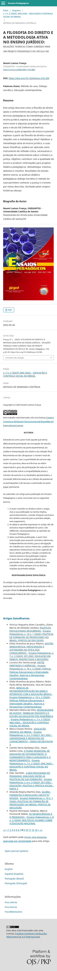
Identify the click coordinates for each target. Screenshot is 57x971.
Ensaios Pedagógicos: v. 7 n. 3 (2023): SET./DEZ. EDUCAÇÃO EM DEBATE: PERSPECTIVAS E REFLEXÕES (32, 656)
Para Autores (11, 907)
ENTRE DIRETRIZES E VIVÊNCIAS (27, 664)
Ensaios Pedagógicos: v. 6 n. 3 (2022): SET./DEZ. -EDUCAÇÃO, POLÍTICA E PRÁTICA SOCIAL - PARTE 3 (32, 784)
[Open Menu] (3, 3)
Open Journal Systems (16, 850)
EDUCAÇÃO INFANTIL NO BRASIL (28, 730)
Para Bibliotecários (13, 911)
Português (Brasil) (14, 878)
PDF (10, 309)
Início (5, 10)
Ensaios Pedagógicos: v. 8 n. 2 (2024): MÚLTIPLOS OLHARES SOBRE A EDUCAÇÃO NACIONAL (32, 820)
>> (41, 830)
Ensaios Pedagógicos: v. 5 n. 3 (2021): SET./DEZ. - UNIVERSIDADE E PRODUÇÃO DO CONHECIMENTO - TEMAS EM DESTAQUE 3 (31, 738)
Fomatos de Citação (14, 357)
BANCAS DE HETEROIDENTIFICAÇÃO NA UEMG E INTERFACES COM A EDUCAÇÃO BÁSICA (31, 691)
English (9, 869)
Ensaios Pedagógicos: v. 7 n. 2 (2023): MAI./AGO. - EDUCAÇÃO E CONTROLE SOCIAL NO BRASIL (30, 722)
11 (29, 830)
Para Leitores (11, 902)
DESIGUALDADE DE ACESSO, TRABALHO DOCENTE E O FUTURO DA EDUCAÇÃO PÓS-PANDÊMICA (31, 713)
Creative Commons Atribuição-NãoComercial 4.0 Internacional (26, 935)
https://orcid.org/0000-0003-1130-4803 (19, 70)
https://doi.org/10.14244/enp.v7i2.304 (29, 78)
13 (36, 830)
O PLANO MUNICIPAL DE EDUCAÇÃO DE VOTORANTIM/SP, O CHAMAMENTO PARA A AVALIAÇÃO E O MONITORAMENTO (30, 755)
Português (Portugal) (16, 883)
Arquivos (16, 10)
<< (4, 830)
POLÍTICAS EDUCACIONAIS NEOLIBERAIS (30, 629)
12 (33, 830)
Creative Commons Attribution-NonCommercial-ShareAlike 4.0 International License (28, 421)
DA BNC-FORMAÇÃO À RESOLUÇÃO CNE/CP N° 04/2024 (30, 795)
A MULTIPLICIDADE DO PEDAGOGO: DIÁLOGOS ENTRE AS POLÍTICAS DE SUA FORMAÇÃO (30, 776)
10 (26, 830)
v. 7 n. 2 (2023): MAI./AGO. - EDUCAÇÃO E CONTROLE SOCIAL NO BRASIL (28, 15)
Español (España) (14, 873)
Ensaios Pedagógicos (18, 3)
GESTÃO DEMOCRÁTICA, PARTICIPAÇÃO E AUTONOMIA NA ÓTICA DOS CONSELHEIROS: (31, 648)
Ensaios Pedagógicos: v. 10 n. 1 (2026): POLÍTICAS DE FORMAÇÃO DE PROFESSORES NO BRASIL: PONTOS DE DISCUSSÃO (31, 635)
